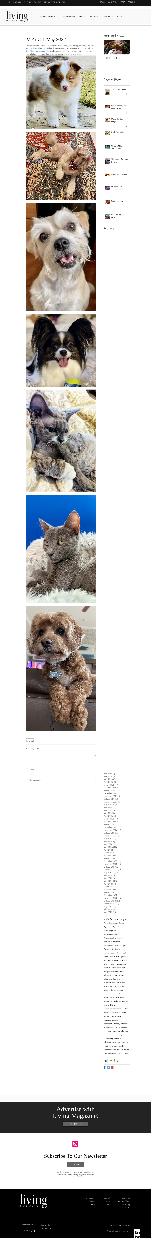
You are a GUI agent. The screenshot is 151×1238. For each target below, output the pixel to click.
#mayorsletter (108, 945)
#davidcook (113, 923)
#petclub (118, 945)
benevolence (120, 997)
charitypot (107, 1046)
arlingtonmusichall (118, 968)
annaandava (121, 964)
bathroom (107, 994)
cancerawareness (110, 1035)
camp (115, 1031)
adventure (123, 960)
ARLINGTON (14, 2)
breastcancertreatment (111, 1020)
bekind (111, 997)
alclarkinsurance (109, 964)
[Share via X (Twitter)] (32, 748)
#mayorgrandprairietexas (113, 938)
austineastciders (109, 983)
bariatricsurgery (117, 990)
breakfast (107, 1016)
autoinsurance (121, 983)
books (106, 1012)
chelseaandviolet (118, 1046)
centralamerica (122, 1042)
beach (106, 997)
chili (118, 1049)
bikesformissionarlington (112, 1009)
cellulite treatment (110, 1042)
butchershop (122, 1027)
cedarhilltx (117, 1038)
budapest (124, 1023)
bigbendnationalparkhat (119, 1001)
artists (106, 979)
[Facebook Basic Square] (105, 1067)
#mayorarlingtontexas (111, 934)
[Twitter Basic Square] (108, 1067)
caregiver (121, 1035)
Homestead (30, 741)
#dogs (121, 923)
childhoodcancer (110, 1049)
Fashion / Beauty (110, 953)
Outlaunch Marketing (120, 1231)
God (118, 953)
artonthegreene (114, 979)
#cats (106, 923)
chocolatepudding (110, 1053)
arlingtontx (107, 975)
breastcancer (116, 1016)
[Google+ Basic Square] (112, 1067)
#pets (124, 945)
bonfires (125, 1009)
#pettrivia (107, 949)
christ (126, 1053)
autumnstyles (108, 986)
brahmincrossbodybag (117, 1012)
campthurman (123, 1031)
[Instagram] (75, 1144)
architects (107, 968)
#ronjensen (116, 949)
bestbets (106, 1001)
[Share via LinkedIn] (38, 748)
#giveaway (108, 927)
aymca (116, 986)
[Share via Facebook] (27, 748)
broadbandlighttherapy (112, 1023)
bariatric (107, 990)
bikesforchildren (109, 1005)
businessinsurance (110, 1027)
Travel (116, 960)
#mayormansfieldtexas (112, 942)
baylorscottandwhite (119, 994)
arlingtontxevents (118, 975)
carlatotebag (108, 1038)
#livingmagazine (110, 930)
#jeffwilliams (117, 927)
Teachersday (108, 960)
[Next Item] (126, 47)
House (106, 956)
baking (122, 986)
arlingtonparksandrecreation (114, 971)
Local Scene (30, 738)
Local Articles (114, 956)
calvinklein (107, 1031)
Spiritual (123, 956)
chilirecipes (125, 1049)
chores (120, 1053)
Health (124, 953)
